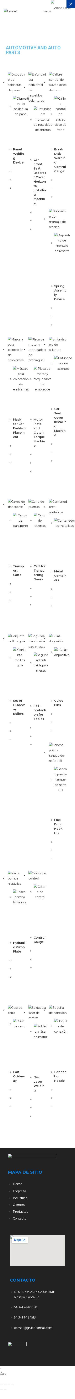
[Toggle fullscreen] (5, 1384)
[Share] (8, 1384)
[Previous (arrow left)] (1, 1389)
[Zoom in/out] (1, 1384)
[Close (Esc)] (12, 1384)
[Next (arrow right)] (5, 1389)
